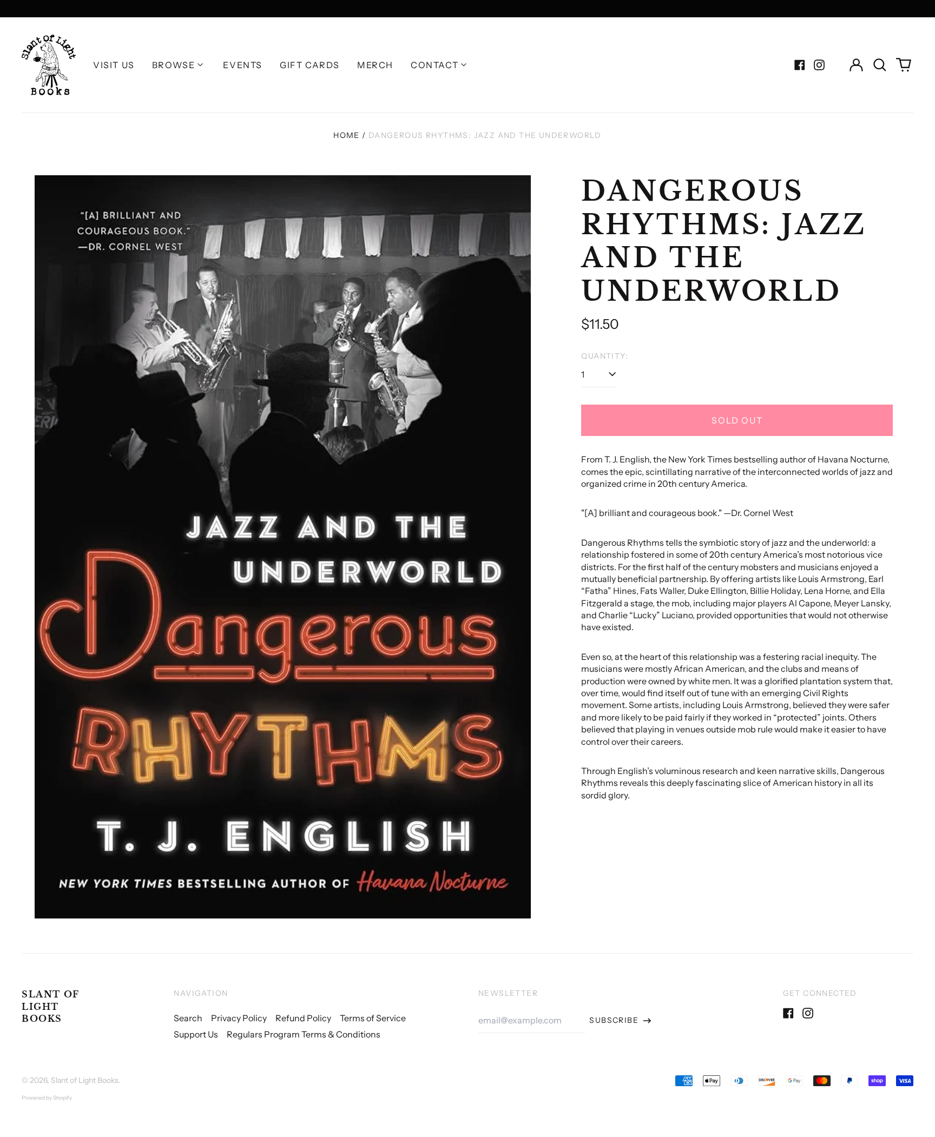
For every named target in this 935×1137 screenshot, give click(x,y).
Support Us (196, 1034)
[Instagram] (819, 65)
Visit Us (114, 65)
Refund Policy (303, 1018)
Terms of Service (373, 1018)
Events (242, 65)
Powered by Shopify (47, 1097)
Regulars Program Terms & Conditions (303, 1034)
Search (188, 1018)
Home (346, 135)
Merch (375, 65)
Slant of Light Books (51, 1006)
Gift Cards (310, 65)
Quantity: (604, 356)
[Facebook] (799, 65)
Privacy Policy (239, 1018)
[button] (880, 65)
